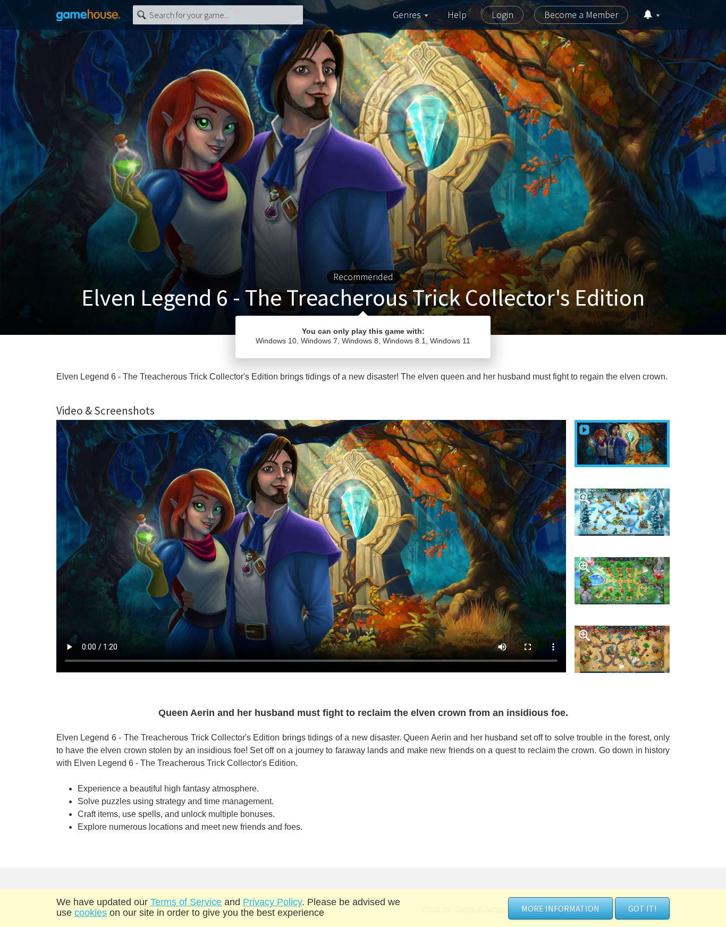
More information (560, 908)
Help (457, 15)
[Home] (88, 14)
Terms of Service (186, 902)
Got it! (642, 908)
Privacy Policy (272, 902)
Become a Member (581, 15)
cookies (90, 912)
